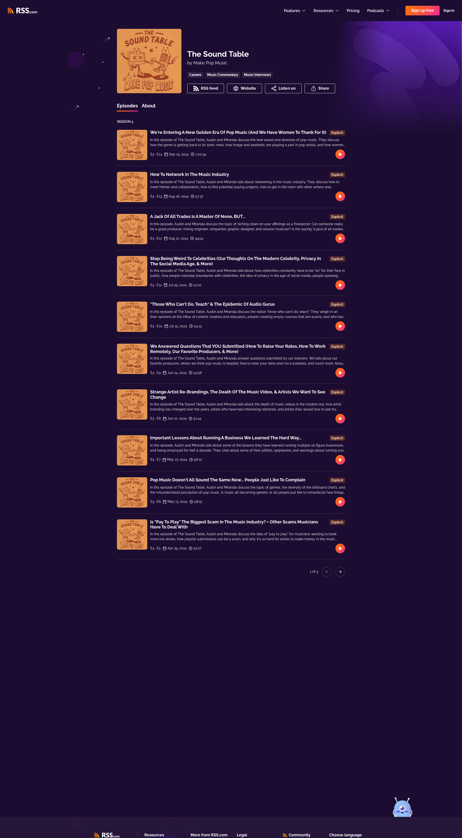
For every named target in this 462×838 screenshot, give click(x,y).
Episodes (127, 106)
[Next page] (340, 572)
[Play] (340, 154)
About (149, 106)
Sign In (448, 10)
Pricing (353, 10)
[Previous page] (327, 572)
